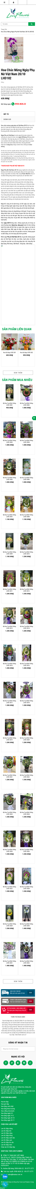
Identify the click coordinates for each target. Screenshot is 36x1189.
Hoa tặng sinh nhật (7, 1106)
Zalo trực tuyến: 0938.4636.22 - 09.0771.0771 (18, 1171)
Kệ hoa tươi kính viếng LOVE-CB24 (26, 813)
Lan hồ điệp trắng (7, 1128)
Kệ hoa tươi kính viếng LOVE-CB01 (9, 404)
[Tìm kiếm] (31, 24)
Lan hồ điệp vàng (6, 1133)
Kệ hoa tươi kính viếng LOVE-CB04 (26, 441)
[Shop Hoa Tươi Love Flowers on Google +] (30, 1063)
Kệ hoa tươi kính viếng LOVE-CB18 (26, 701)
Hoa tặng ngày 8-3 (7, 1113)
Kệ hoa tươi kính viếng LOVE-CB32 (26, 962)
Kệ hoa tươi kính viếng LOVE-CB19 (9, 739)
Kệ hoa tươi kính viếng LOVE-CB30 (26, 925)
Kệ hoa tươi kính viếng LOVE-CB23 (9, 813)
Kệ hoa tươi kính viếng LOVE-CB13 (9, 627)
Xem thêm (18, 373)
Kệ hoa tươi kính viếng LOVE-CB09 (9, 553)
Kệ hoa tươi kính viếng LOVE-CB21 (9, 776)
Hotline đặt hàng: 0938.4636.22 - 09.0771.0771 (18, 1168)
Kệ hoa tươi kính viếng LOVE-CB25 (9, 850)
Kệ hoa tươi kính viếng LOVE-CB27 (9, 887)
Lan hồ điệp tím (6, 1131)
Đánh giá (7, 119)
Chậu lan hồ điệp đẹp (8, 1147)
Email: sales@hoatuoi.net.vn (12, 1174)
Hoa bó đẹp (4, 1102)
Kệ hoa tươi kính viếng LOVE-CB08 (26, 515)
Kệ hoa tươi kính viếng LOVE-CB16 (26, 664)
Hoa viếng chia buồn (7, 1111)
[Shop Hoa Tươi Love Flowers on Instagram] (23, 1063)
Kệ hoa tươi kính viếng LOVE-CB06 (26, 478)
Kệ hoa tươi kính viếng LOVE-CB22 (26, 776)
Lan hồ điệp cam (6, 1140)
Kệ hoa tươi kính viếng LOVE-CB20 (26, 739)
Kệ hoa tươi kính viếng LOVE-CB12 (26, 590)
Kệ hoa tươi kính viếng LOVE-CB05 (9, 478)
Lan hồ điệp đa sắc (7, 1142)
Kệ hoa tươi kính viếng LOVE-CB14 (26, 627)
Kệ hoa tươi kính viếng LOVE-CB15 (9, 664)
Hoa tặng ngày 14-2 (7, 1116)
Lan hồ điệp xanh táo (8, 1138)
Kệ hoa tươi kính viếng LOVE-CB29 (9, 925)
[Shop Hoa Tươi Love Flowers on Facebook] (5, 1063)
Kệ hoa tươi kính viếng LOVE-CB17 (9, 701)
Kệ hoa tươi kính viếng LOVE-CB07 (9, 515)
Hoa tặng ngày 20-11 (7, 1120)
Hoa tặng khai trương (8, 1109)
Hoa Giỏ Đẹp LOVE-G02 (26, 352)
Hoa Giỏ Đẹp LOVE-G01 (9, 352)
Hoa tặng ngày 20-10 (7, 1118)
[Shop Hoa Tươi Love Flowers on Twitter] (11, 1063)
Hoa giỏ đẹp (5, 1104)
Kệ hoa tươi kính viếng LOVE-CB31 (9, 962)
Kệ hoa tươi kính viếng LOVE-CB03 (9, 441)
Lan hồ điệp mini (6, 1145)
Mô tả (6, 114)
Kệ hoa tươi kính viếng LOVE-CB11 (9, 590)
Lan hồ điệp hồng (6, 1135)
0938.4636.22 (20, 104)
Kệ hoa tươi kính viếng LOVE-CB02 (26, 404)
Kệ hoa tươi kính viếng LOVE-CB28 (26, 887)
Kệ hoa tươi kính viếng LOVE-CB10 (26, 553)
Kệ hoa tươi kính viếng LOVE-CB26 (26, 850)
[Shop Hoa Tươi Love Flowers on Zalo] (17, 1063)
